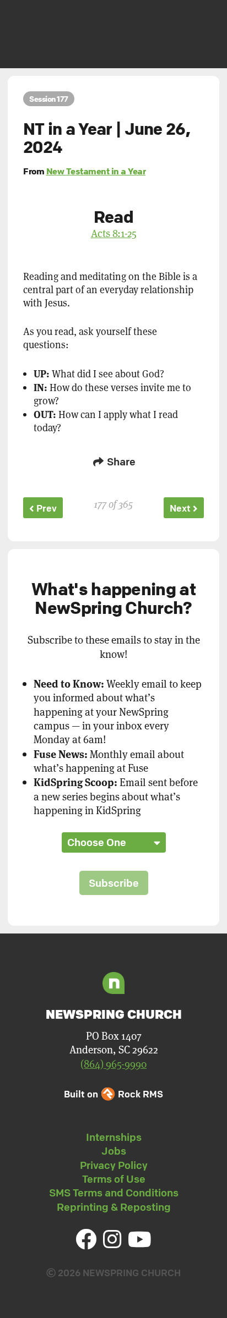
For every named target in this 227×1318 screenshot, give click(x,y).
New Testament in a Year (96, 171)
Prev (45, 508)
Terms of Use (113, 1179)
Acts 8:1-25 (114, 233)
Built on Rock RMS (113, 1094)
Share (120, 461)
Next (181, 508)
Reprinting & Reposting (114, 1207)
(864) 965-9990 (113, 1063)
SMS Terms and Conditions (114, 1193)
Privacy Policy (114, 1165)
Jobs (113, 1151)
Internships (114, 1137)
